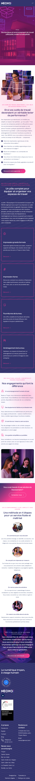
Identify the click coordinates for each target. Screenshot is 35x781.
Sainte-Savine (5, 754)
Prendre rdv (4, 728)
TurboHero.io (22, 775)
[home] (9, 3)
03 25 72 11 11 (8, 742)
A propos (5, 725)
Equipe (3, 731)
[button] (32, 3)
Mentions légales (10, 778)
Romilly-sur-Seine (6, 768)
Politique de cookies (24, 778)
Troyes (3, 752)
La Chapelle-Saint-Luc (7, 765)
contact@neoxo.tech (24, 740)
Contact (3, 734)
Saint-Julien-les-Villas (7, 762)
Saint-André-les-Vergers (8, 760)
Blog (2, 737)
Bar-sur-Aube (5, 757)
